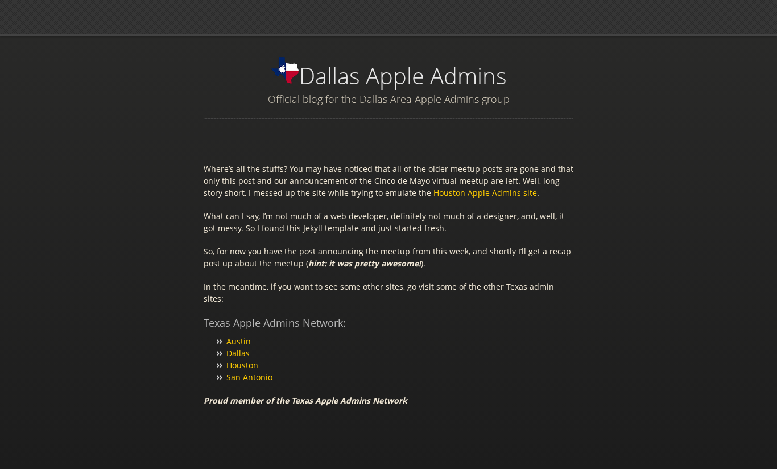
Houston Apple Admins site (485, 192)
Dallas (238, 353)
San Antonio (249, 377)
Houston (242, 365)
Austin (238, 341)
